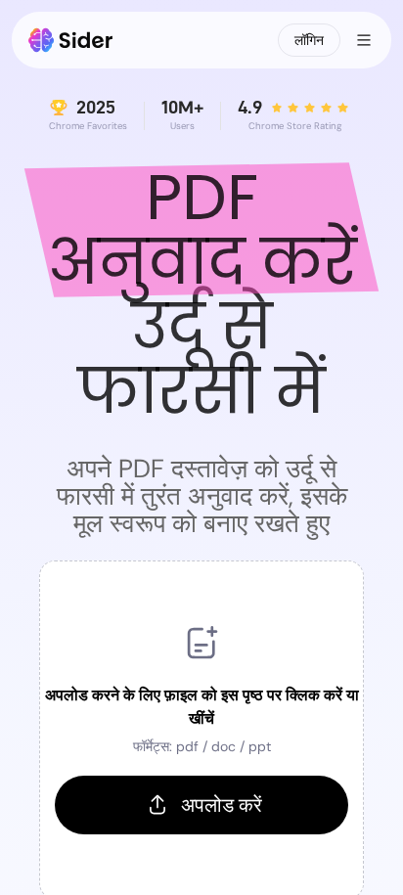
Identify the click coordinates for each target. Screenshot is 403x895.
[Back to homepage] (70, 40)
